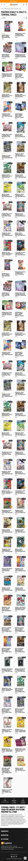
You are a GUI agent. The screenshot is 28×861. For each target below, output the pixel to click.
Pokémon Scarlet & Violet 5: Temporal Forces (12, 8)
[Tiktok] (16, 856)
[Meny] (1, 4)
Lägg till (25, 29)
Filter (3, 17)
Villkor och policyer (14, 854)
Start (2, 8)
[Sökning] (4, 4)
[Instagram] (14, 856)
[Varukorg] (26, 4)
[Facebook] (12, 856)
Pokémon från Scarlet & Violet (14, 823)
